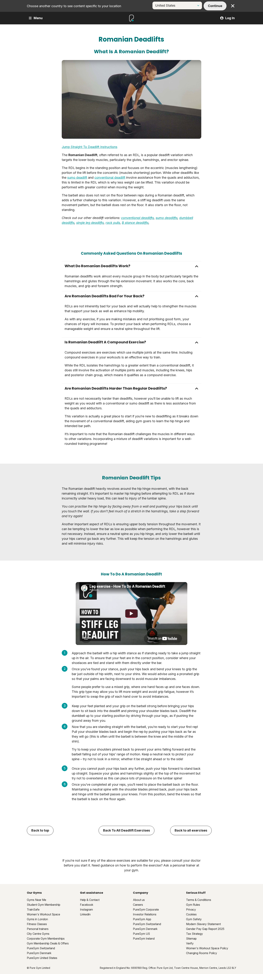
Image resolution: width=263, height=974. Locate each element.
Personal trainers (37, 929)
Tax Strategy (194, 933)
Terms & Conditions (198, 900)
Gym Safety (194, 919)
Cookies (191, 914)
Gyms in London (37, 919)
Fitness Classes (37, 924)
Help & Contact (89, 900)
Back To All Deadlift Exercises (126, 830)
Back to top (40, 830)
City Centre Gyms (38, 933)
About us (139, 900)
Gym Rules (193, 904)
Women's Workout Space (43, 914)
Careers (138, 904)
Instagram (86, 909)
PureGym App (142, 919)
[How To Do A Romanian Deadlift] (131, 613)
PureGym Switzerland (41, 948)
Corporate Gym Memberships (46, 938)
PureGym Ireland (144, 938)
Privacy (191, 909)
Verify (190, 943)
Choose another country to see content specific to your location (74, 6)
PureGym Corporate (146, 909)
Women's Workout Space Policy (207, 948)
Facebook (86, 904)
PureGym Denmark (39, 953)
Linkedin (85, 914)
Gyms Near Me (36, 900)
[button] (131, 266)
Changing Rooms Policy (201, 953)
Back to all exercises (191, 830)
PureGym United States (42, 958)
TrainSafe (33, 909)
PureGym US (141, 933)
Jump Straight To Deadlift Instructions (89, 147)
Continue (215, 6)
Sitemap (191, 938)
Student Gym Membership (43, 904)
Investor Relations (144, 914)
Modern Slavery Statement (203, 924)
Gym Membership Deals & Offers (48, 943)
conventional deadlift (109, 177)
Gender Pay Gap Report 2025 (205, 929)
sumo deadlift (77, 177)
